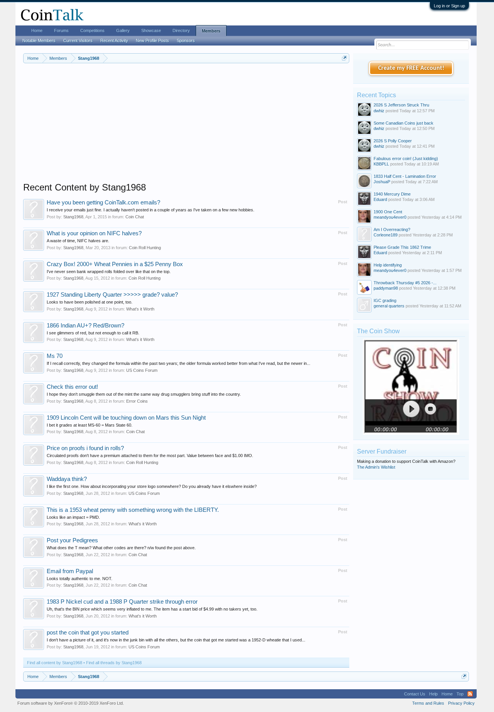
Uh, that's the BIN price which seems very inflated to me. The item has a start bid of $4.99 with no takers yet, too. (152, 609)
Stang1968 (73, 216)
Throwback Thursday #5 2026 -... (405, 282)
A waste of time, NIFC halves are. (78, 240)
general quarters (389, 306)
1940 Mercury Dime (392, 194)
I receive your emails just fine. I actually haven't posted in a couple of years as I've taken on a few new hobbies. (150, 210)
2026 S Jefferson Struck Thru (401, 105)
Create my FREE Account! (411, 68)
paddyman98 (386, 288)
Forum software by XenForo (70, 703)
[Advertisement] (186, 128)
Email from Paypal (70, 571)
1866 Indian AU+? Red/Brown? (85, 325)
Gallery (123, 30)
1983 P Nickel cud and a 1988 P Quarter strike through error (122, 602)
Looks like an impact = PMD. (73, 517)
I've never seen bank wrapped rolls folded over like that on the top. (109, 271)
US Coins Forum (141, 370)
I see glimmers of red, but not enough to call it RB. (93, 333)
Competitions (92, 30)
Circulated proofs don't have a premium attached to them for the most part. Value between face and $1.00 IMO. (150, 455)
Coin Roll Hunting (145, 247)
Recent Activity (114, 40)
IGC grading (385, 300)
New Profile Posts (152, 40)
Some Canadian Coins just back (403, 123)
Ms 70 (55, 356)
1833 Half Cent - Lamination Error (405, 176)
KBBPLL (381, 164)
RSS (470, 694)
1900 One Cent (388, 211)
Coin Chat (134, 216)
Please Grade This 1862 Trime (402, 247)
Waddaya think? (67, 479)
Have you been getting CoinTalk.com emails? (103, 202)
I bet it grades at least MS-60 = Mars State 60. (89, 425)
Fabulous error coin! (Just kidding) (406, 158)
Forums (61, 30)
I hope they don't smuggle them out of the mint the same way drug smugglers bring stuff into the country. (144, 394)
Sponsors (186, 40)
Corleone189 (386, 235)
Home (36, 30)
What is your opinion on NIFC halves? (94, 233)
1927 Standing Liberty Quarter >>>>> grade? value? (112, 295)
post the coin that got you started (88, 632)
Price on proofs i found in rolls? (85, 448)
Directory (181, 30)
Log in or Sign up (449, 5)
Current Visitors (78, 40)
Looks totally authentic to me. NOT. (79, 578)
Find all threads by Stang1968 (114, 662)
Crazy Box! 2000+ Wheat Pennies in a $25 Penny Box (115, 264)
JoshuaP (382, 181)
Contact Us (414, 694)
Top (460, 694)
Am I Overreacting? (392, 229)
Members (211, 31)
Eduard (380, 199)
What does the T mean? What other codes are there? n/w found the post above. (121, 547)
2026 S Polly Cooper (393, 140)
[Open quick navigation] (344, 58)
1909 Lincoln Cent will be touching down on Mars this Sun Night (126, 418)
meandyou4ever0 (390, 217)
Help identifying (388, 265)
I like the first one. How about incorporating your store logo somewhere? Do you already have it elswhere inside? (152, 486)
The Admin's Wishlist (376, 467)
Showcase (151, 30)
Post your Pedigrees (72, 540)
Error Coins (137, 401)
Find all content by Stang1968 (54, 662)
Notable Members (39, 40)
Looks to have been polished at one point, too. (89, 302)
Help (433, 694)
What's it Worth (140, 309)
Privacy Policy (461, 703)
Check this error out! (72, 387)
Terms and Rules (428, 703)
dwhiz (379, 110)
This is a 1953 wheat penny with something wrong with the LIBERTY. (133, 510)
